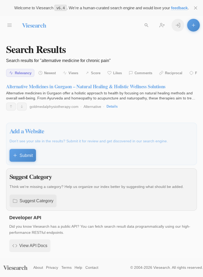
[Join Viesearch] (162, 25)
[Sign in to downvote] (22, 107)
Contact (91, 267)
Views (73, 73)
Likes (117, 73)
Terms (66, 267)
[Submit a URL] (193, 25)
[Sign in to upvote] (11, 107)
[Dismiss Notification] (195, 8)
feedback (179, 8)
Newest (50, 73)
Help (78, 267)
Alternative (92, 106)
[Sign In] (178, 25)
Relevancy (23, 73)
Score (95, 73)
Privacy (52, 267)
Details (112, 106)
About (38, 267)
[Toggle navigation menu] (9, 25)
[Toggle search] (146, 25)
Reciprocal (173, 73)
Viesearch (34, 25)
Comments (143, 73)
